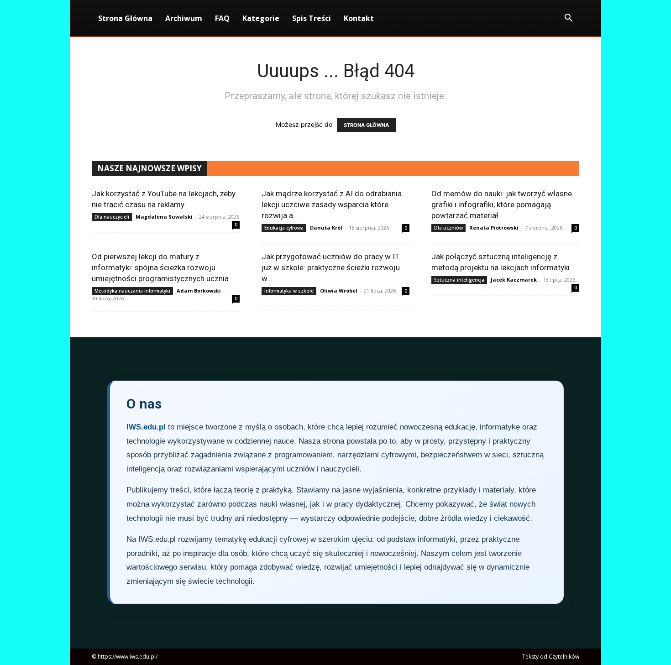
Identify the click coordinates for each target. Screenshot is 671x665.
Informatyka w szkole (289, 291)
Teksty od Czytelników (550, 656)
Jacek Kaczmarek (514, 279)
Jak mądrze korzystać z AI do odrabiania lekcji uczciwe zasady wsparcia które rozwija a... (332, 204)
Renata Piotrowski (494, 227)
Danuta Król (326, 227)
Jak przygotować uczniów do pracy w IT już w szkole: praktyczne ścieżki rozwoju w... (331, 267)
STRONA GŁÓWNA (366, 125)
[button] (568, 19)
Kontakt (359, 18)
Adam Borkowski (199, 290)
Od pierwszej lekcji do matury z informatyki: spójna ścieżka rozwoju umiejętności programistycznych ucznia (160, 267)
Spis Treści (311, 18)
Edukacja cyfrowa (284, 228)
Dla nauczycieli (111, 217)
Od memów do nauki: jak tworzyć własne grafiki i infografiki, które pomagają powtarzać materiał (501, 204)
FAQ (222, 18)
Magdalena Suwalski (164, 216)
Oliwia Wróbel (338, 290)
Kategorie (260, 18)
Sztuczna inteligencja (459, 280)
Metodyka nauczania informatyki (132, 291)
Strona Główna (125, 18)
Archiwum (183, 18)
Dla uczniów (448, 228)
